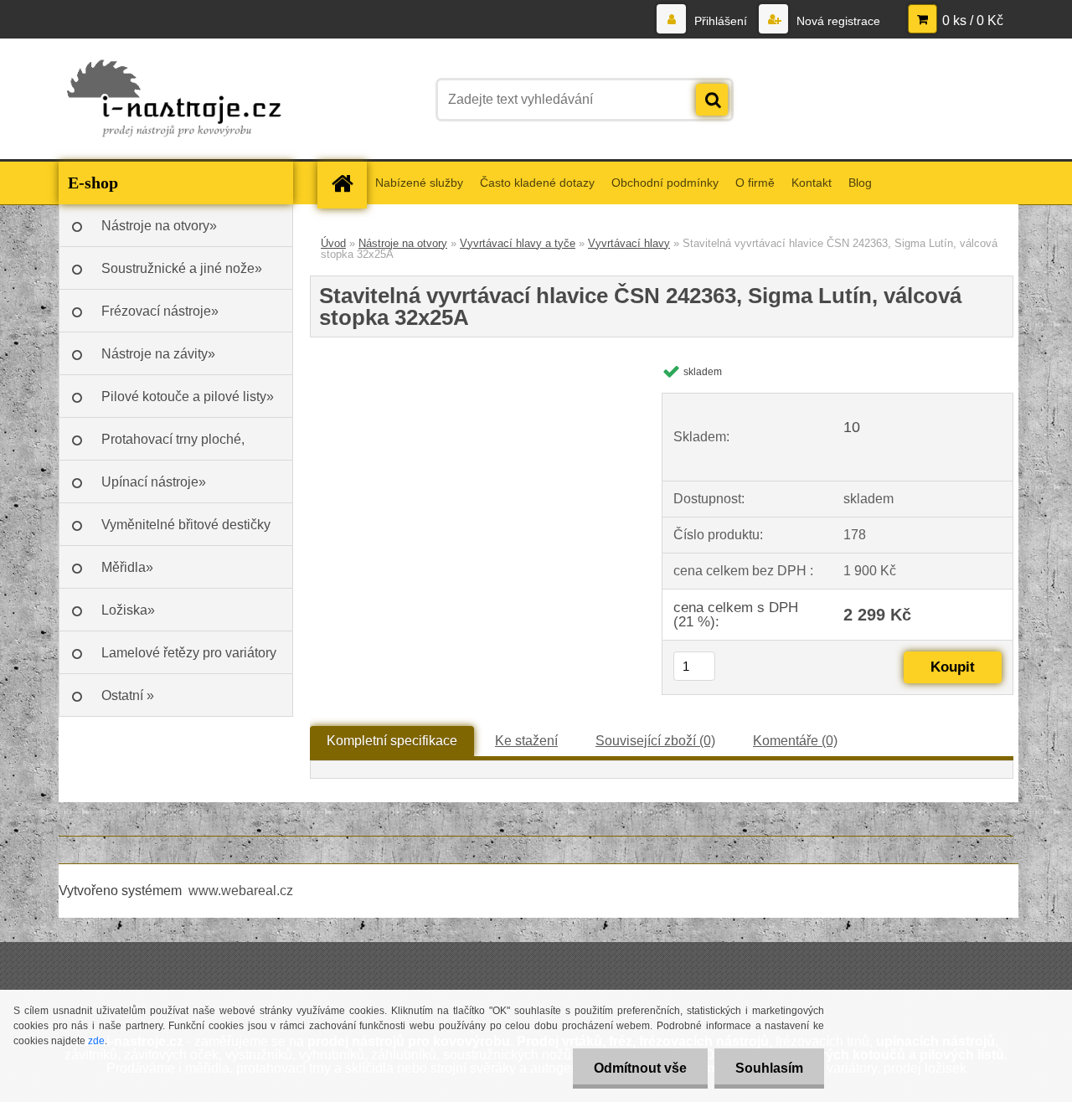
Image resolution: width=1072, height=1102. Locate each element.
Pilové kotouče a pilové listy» (187, 396)
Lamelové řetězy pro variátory (188, 653)
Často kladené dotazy (537, 182)
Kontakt (811, 182)
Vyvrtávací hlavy (629, 243)
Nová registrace (836, 21)
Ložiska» (128, 610)
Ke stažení (526, 741)
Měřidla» (127, 567)
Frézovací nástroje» (160, 311)
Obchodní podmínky (665, 182)
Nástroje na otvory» (159, 226)
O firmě (755, 182)
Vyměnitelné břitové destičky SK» (186, 532)
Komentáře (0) (795, 741)
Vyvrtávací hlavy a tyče (517, 243)
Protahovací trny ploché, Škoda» (173, 446)
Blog (860, 182)
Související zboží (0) (655, 741)
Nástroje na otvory (402, 243)
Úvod (333, 243)
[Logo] (174, 100)
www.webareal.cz (240, 890)
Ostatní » (127, 695)
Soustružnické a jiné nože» (181, 268)
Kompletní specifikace (392, 741)
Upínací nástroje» (153, 482)
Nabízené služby (419, 182)
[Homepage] (347, 183)
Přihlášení (720, 21)
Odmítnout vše (640, 1068)
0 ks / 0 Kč (972, 20)
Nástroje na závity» (158, 354)
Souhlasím (769, 1068)
